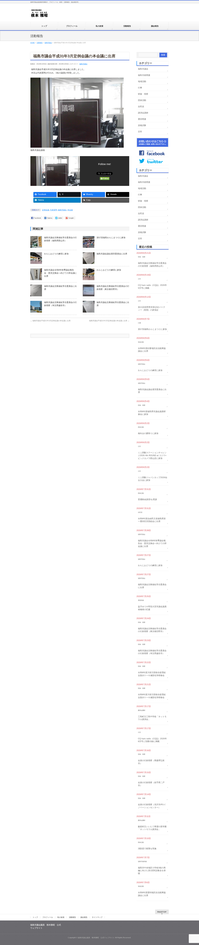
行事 (140, 88)
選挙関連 (142, 119)
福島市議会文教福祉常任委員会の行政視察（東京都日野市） (152, 630)
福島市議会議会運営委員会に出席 (112, 254)
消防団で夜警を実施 (147, 848)
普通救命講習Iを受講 (147, 499)
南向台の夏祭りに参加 (148, 433)
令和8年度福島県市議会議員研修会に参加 (152, 413)
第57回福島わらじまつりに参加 (111, 237)
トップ (35, 917)
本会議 (70, 210)
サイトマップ (97, 917)
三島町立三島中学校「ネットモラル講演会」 (152, 718)
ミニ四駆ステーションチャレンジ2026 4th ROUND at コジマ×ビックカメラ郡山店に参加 (152, 455)
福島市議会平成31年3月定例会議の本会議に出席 (50, 321)
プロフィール (47, 917)
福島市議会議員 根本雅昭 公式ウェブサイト (96, 938)
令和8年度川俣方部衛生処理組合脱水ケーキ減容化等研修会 (152, 674)
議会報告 (83, 917)
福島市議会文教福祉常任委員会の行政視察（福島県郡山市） (152, 264)
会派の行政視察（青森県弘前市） (151, 762)
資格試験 (142, 125)
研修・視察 (143, 94)
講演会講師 (143, 113)
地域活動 (142, 81)
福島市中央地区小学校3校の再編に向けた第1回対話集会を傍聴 (152, 871)
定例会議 (45, 210)
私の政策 (60, 917)
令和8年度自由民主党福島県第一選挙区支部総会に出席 (152, 520)
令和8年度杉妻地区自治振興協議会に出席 (152, 349)
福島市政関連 (144, 75)
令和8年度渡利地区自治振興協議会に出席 (152, 894)
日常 (140, 131)
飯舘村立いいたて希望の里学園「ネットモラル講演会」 (152, 828)
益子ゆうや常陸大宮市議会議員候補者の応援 (152, 608)
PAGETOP (162, 912)
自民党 (141, 106)
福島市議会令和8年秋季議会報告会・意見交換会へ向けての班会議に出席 (60, 273)
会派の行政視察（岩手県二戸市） (151, 784)
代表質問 (53, 210)
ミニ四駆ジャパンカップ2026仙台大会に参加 (152, 478)
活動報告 (72, 917)
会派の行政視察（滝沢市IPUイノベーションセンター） (152, 806)
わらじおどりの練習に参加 (56, 254)
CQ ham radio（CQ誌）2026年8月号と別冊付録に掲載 (152, 740)
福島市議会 (83, 64)
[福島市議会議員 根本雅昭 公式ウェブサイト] (39, 14)
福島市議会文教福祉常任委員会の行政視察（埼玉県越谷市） (152, 652)
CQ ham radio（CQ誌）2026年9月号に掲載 (152, 286)
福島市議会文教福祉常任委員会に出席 (152, 586)
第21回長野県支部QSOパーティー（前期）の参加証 (151, 308)
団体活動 (142, 100)
